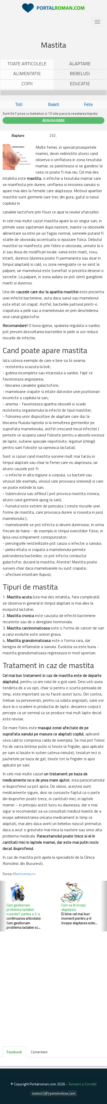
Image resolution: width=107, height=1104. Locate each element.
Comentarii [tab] (39, 1052)
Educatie (80, 83)
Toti (18, 104)
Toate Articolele (27, 63)
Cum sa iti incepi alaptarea (73, 907)
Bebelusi (80, 73)
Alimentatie (27, 73)
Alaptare (80, 63)
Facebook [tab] (14, 1052)
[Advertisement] (53, 987)
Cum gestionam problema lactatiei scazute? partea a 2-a (23, 909)
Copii (27, 83)
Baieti (53, 104)
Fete (88, 104)
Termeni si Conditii (82, 1084)
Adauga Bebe (53, 120)
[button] (3, 906)
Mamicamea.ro (24, 873)
